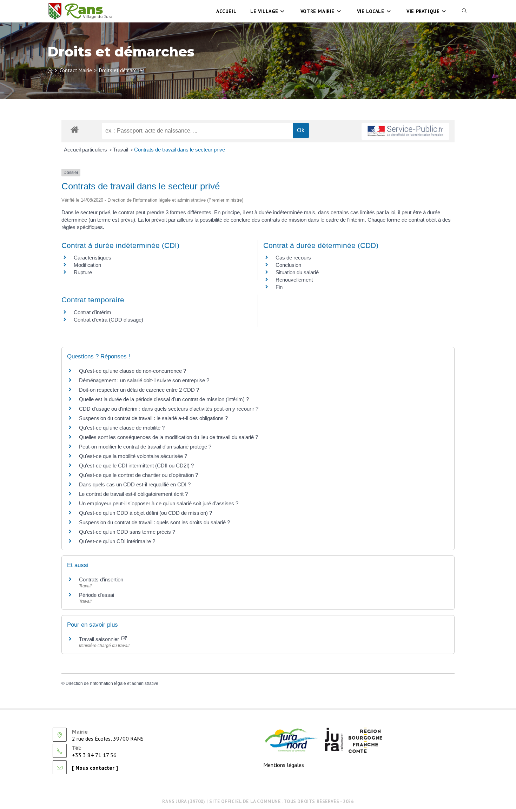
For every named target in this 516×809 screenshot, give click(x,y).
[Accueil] (50, 70)
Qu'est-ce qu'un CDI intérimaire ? (117, 541)
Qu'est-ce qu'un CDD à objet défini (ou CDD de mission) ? (145, 513)
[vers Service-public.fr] (405, 131)
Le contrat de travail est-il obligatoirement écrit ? (133, 494)
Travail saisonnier (99, 639)
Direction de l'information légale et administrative (112, 683)
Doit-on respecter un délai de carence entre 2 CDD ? (139, 390)
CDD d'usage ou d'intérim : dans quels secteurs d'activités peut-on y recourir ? (168, 409)
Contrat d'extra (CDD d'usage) (108, 320)
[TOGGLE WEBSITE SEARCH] (464, 11)
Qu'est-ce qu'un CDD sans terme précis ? (127, 532)
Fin (279, 287)
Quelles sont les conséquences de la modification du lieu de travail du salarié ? (168, 437)
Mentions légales (283, 764)
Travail (121, 150)
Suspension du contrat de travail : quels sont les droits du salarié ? (154, 522)
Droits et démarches (122, 70)
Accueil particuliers (86, 150)
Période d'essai (96, 595)
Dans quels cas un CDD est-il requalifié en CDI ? (135, 484)
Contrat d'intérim (92, 312)
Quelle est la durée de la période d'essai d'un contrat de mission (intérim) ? (164, 399)
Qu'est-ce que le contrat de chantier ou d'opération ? (138, 475)
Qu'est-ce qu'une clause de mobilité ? (122, 428)
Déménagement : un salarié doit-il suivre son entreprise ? (144, 380)
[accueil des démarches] (74, 129)
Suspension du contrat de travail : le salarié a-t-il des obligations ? (153, 418)
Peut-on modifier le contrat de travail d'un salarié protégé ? (145, 447)
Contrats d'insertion (101, 579)
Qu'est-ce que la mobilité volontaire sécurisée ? (133, 456)
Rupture (83, 272)
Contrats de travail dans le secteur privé (179, 150)
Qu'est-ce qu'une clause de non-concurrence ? (132, 371)
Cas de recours (293, 258)
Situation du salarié (297, 272)
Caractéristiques (92, 258)
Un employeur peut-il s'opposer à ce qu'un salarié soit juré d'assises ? (158, 503)
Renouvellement (294, 280)
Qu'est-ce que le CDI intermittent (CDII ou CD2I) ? (136, 465)
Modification (87, 265)
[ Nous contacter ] (95, 767)
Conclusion (288, 265)
